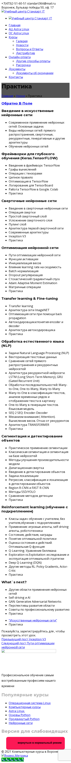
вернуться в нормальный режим (39, 742)
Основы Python (19, 715)
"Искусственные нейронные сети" (33, 620)
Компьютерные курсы (25, 707)
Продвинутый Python (24, 719)
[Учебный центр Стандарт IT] (23, 11)
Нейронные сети (21, 723)
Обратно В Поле (16, 103)
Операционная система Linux (30, 703)
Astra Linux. (17, 711)
